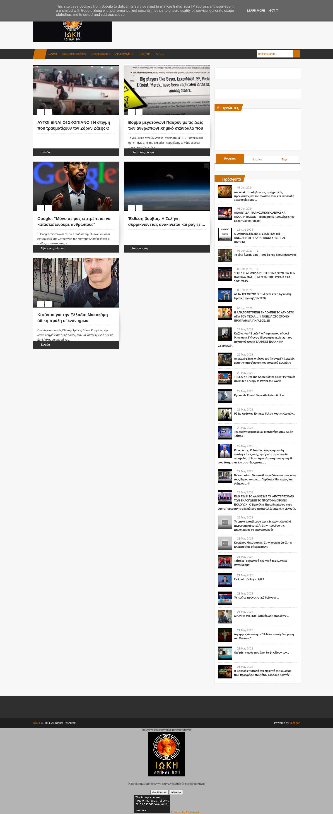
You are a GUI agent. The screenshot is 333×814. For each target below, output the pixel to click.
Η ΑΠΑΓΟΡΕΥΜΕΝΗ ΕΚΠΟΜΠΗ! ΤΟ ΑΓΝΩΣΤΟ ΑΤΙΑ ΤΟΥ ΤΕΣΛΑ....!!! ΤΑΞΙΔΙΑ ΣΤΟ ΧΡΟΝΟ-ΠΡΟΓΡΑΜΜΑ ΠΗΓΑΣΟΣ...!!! (264, 316)
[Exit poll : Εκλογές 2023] (225, 580)
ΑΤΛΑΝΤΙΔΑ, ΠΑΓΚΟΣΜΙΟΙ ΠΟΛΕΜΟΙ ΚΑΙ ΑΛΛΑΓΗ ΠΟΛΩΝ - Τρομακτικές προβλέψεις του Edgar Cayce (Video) (264, 216)
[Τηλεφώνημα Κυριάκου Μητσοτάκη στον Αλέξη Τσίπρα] (225, 432)
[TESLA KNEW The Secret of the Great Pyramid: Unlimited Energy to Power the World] (225, 377)
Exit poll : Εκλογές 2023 (249, 579)
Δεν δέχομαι (159, 792)
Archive (257, 159)
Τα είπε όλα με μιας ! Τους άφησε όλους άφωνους (265, 254)
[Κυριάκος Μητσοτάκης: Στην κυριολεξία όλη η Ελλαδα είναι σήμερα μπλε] (225, 543)
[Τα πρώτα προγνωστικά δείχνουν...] (225, 598)
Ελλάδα (52, 53)
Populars (230, 158)
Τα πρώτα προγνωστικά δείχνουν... (256, 597)
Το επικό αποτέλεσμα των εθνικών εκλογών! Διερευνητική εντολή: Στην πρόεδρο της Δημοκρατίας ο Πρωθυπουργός (262, 525)
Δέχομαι (176, 792)
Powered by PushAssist (185, 812)
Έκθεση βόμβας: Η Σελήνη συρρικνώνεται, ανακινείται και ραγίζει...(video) (166, 224)
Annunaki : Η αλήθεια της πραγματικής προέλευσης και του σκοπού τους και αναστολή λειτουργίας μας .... (264, 196)
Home (40, 54)
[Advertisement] (217, 22)
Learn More (256, 10)
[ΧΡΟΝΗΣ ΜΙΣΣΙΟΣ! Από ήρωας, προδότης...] (225, 616)
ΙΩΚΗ (36, 723)
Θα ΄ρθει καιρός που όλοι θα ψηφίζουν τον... (261, 652)
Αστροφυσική (139, 248)
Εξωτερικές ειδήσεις (74, 53)
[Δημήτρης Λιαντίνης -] (225, 635)
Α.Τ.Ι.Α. (160, 53)
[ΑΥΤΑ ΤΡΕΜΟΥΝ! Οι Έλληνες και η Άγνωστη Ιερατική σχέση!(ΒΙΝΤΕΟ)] (225, 295)
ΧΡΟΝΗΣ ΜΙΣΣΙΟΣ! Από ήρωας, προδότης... (261, 616)
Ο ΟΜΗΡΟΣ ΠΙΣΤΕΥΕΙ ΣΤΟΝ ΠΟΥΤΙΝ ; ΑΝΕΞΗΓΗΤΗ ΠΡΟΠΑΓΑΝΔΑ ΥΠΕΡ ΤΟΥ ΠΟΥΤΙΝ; (259, 237)
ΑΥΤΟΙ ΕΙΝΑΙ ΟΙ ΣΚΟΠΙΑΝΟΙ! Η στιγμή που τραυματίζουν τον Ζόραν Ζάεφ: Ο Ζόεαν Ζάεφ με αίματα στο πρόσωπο (73, 128)
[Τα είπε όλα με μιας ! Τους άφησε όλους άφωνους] (225, 255)
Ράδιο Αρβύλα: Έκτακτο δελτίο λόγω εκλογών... (264, 413)
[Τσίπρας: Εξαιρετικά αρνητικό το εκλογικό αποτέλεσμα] (225, 561)
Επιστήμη (144, 53)
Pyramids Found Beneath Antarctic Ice (259, 395)
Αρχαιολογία (122, 53)
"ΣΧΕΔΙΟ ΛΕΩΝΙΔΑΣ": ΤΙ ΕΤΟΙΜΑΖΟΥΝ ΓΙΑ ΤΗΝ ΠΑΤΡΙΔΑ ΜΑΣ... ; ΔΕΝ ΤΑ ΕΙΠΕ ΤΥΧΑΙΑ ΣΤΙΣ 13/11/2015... (264, 277)
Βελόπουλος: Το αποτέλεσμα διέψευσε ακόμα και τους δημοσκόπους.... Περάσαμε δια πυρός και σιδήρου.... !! (265, 479)
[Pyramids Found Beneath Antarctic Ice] (225, 396)
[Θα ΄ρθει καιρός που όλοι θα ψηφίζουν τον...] (225, 653)
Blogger (295, 723)
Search (296, 53)
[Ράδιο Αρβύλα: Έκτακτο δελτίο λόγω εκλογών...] (225, 414)
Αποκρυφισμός (101, 53)
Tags (284, 159)
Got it (273, 10)
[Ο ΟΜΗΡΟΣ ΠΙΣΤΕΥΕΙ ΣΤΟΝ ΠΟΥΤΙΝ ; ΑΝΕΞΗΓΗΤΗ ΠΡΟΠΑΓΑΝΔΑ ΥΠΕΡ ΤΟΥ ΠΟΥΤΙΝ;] (225, 234)
